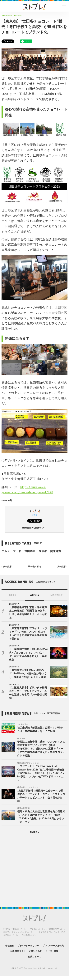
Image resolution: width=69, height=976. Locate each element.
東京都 (43, 551)
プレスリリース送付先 (53, 946)
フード (17, 551)
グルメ (6, 551)
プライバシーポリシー (28, 946)
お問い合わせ (35, 951)
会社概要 (9, 946)
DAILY (12, 595)
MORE (34, 832)
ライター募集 (52, 951)
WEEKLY (34, 595)
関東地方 (55, 551)
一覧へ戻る (35, 567)
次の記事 (61, 567)
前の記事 (7, 567)
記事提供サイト (18, 951)
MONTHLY (56, 595)
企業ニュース (34, 957)
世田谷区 (30, 551)
